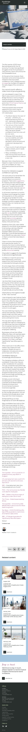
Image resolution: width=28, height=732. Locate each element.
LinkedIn (14, 549)
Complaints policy (6, 718)
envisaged (5, 83)
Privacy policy (5, 715)
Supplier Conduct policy (8, 717)
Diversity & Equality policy (8, 710)
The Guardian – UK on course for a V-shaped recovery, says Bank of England (13, 474)
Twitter (23, 549)
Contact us (4, 720)
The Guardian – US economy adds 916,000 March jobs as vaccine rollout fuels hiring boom (13, 505)
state (9, 339)
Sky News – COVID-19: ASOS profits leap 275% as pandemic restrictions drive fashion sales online (13, 511)
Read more (9, 591)
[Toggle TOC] (24, 44)
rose (8, 213)
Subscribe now (8, 678)
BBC (3, 485)
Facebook (18, 549)
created (23, 235)
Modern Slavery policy (7, 713)
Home (3, 11)
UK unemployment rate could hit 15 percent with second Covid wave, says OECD (13, 480)
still (24, 188)
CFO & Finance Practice (16, 103)
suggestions (20, 181)
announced (10, 250)
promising (13, 218)
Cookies (4, 707)
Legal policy (5, 712)
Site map (3, 730)
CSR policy (4, 709)
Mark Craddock (11, 532)
